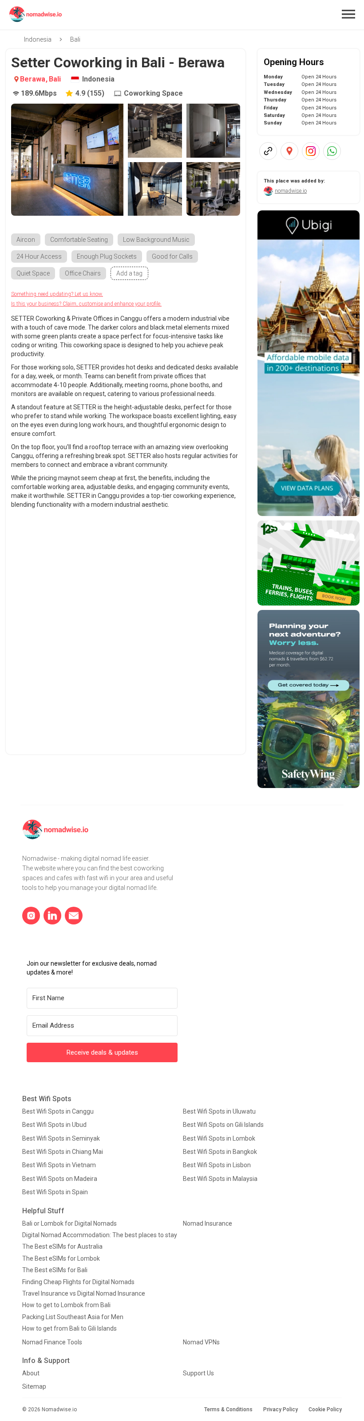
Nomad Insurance (207, 1223)
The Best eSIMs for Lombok (61, 1258)
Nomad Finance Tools (52, 1342)
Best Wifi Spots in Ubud (54, 1124)
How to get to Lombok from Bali (66, 1304)
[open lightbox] (67, 160)
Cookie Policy (325, 1409)
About (31, 1373)
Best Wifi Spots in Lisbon (217, 1165)
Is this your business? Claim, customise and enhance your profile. (86, 304)
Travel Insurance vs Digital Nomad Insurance (83, 1293)
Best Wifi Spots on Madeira (59, 1178)
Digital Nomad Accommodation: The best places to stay (99, 1235)
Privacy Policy (280, 1409)
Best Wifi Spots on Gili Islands (223, 1124)
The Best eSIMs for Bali (54, 1269)
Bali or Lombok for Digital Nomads (69, 1223)
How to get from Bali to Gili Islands (69, 1328)
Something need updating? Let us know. (57, 294)
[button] (348, 14)
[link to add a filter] (129, 273)
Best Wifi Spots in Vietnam (59, 1165)
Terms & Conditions (228, 1409)
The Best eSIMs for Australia (62, 1246)
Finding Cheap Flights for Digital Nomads (78, 1281)
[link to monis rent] (308, 363)
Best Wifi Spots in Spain (55, 1192)
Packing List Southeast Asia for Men (72, 1316)
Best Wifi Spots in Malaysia (220, 1178)
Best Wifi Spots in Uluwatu (219, 1111)
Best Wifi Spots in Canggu (58, 1111)
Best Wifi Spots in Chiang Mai (62, 1151)
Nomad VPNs (201, 1342)
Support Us (198, 1373)
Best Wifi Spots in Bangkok (220, 1151)
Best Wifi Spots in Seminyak (61, 1138)
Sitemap (34, 1386)
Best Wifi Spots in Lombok (219, 1138)
